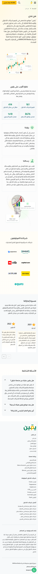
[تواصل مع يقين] (34, 570)
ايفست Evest (32, 482)
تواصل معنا (33, 446)
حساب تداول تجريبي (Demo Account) (26, 465)
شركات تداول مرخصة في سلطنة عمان (26, 511)
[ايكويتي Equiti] (19, 284)
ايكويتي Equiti (32, 497)
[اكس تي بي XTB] (12, 262)
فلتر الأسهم (33, 460)
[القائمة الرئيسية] (35, 3)
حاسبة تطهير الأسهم (30, 467)
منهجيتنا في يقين (31, 441)
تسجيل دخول (32, 448)
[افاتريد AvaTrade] (12, 273)
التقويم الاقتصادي (31, 473)
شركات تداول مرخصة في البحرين (27, 519)
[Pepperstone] (12, 252)
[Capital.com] (25, 262)
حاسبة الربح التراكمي (31, 462)
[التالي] (4, 357)
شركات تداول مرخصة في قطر (28, 516)
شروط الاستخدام (31, 566)
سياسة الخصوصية (31, 570)
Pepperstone (32, 484)
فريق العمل (33, 443)
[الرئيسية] (31, 2)
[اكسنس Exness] (25, 273)
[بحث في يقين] (19, 3)
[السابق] (9, 357)
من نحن (27, 8)
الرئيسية (34, 8)
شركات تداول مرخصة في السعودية (27, 506)
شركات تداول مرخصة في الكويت (27, 514)
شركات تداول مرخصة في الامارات (27, 509)
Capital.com (33, 487)
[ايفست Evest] (25, 252)
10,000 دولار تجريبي (9, 2)
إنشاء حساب (33, 451)
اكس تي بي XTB (32, 489)
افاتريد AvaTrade (31, 494)
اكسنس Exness (31, 492)
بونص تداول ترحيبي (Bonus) (29, 470)
